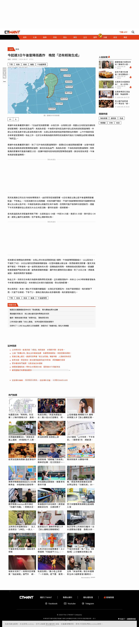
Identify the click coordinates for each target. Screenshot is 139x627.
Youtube (71, 603)
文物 (111, 122)
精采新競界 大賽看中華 (77, 459)
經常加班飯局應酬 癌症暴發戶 (22, 459)
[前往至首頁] (12, 32)
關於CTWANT (46, 597)
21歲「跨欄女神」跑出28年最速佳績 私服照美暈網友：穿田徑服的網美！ (42, 353)
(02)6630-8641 (31, 380)
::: (10, 40)
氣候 (25, 64)
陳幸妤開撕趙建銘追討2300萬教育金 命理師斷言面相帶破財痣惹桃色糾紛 (22, 483)
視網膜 (103, 122)
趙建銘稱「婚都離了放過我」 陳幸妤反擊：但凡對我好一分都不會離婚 (51, 461)
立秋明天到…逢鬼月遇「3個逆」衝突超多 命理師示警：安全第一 (38, 349)
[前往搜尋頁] (133, 32)
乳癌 (121, 118)
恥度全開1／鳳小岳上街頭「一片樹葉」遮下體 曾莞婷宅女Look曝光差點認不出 (51, 572)
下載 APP (123, 32)
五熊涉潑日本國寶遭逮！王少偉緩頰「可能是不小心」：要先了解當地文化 (51, 550)
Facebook (52, 603)
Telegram (89, 603)
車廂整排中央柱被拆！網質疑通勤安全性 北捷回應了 (51, 505)
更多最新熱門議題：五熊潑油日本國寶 (27, 363)
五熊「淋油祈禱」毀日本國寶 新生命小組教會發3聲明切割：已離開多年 (81, 572)
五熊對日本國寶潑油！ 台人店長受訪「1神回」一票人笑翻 (21, 528)
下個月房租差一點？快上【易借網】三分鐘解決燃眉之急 (80, 550)
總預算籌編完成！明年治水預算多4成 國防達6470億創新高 (36, 366)
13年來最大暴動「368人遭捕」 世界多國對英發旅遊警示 (32, 321)
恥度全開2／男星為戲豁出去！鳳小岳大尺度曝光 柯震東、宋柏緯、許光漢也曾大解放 (51, 416)
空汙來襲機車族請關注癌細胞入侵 (80, 505)
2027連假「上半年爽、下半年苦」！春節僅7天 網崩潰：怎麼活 (81, 438)
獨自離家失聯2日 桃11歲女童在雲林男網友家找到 (29, 313)
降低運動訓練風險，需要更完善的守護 (51, 483)
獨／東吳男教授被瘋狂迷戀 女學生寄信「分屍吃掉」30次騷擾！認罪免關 (80, 483)
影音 (115, 37)
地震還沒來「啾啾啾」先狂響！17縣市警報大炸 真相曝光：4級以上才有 (22, 416)
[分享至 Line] (4, 69)
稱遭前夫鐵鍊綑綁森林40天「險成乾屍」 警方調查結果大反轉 (34, 309)
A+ (10, 119)
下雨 (11, 64)
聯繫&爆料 (67, 597)
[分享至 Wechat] (4, 77)
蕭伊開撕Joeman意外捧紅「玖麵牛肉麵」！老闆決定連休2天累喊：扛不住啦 (21, 505)
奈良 (118, 122)
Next (4, 81)
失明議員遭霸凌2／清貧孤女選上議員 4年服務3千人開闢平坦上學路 (22, 438)
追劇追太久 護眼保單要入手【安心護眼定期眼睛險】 (50, 528)
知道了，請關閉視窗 (128, 618)
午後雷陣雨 (41, 64)
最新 (25, 37)
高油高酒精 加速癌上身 (48, 436)
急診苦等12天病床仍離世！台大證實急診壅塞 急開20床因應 (80, 528)
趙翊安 (113, 118)
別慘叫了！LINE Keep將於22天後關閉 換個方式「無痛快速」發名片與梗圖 (39, 325)
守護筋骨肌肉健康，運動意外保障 (21, 550)
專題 (125, 37)
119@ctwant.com (60, 380)
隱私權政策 (50, 624)
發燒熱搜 (110, 597)
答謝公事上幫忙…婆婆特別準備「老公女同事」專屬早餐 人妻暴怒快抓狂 (41, 356)
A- (16, 119)
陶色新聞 (103, 118)
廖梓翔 (14, 59)
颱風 (32, 64)
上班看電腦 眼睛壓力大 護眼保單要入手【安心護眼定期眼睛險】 (80, 416)
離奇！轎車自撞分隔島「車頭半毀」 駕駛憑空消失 (29, 317)
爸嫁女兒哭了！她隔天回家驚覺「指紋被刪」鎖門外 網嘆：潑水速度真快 (21, 572)
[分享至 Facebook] (4, 73)
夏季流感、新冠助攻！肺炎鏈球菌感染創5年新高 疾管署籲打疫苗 (38, 360)
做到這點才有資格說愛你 (22, 370)
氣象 (18, 64)
